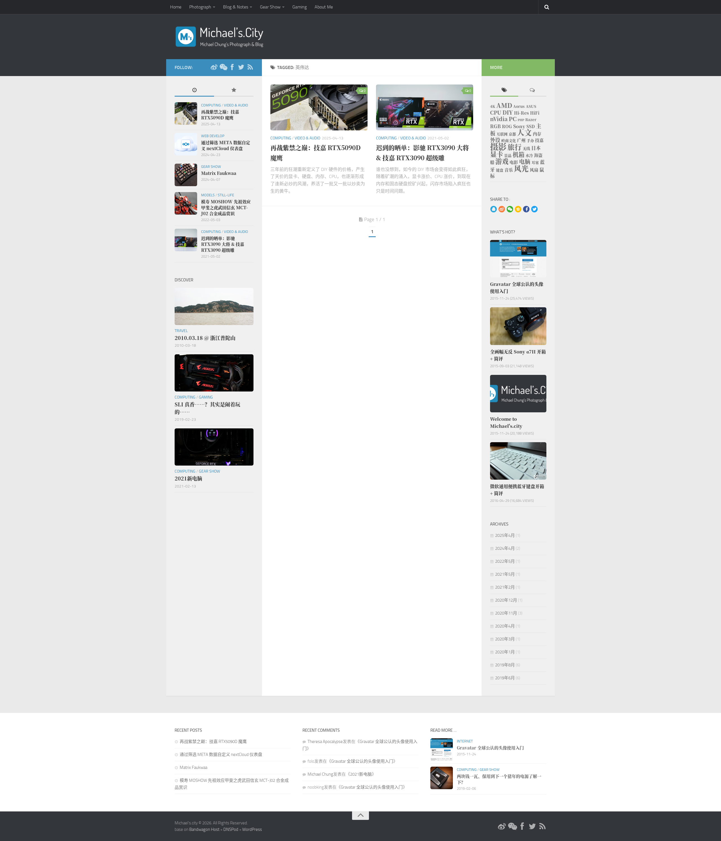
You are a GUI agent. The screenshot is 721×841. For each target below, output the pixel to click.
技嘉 (539, 140)
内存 (537, 134)
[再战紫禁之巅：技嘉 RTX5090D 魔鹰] (319, 107)
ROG (507, 126)
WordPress (252, 829)
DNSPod (230, 829)
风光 (521, 168)
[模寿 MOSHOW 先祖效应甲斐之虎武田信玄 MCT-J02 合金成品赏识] (186, 203)
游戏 (501, 161)
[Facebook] (232, 67)
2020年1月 (505, 652)
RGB (495, 126)
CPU (495, 112)
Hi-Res (521, 113)
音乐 (508, 170)
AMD (504, 105)
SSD (530, 126)
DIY (507, 112)
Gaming (299, 7)
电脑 (524, 161)
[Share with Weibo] (502, 209)
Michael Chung (320, 774)
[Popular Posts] (233, 90)
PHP (521, 120)
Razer (531, 119)
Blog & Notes (235, 7)
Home (175, 7)
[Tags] (504, 90)
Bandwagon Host (204, 829)
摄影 (498, 146)
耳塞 (535, 162)
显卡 (496, 154)
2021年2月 (505, 587)
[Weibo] (214, 67)
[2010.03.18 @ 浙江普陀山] (214, 306)
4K (492, 106)
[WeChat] (223, 67)
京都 (512, 134)
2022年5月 (505, 561)
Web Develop (212, 136)
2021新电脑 (361, 774)
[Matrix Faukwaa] (186, 175)
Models (208, 195)
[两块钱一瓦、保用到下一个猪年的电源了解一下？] (441, 778)
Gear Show (270, 7)
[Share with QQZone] (518, 209)
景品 (507, 155)
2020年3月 (505, 639)
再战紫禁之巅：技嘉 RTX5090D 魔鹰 (213, 741)
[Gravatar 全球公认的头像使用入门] (518, 258)
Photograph (200, 7)
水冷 (529, 155)
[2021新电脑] (214, 447)
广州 (521, 140)
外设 (495, 139)
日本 (536, 147)
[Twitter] (241, 67)
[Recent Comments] (532, 90)
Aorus (519, 106)
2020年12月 (506, 600)
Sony (519, 126)
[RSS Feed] (250, 67)
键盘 (499, 170)
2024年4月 (505, 548)
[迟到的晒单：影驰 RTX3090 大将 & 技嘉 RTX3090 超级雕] (424, 107)
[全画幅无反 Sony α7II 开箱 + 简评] (518, 326)
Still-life (226, 195)
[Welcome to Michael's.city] (518, 393)
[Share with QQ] (493, 209)
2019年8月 (505, 665)
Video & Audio (307, 138)
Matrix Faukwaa (193, 767)
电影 (513, 162)
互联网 (502, 134)
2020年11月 (506, 613)
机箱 (518, 154)
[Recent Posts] (194, 90)
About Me (324, 7)
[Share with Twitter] (534, 209)
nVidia (499, 119)
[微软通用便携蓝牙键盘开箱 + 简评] (518, 461)
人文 (524, 132)
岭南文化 (508, 140)
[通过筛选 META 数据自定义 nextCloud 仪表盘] (186, 144)
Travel (181, 330)
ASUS (531, 106)
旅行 (515, 147)
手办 (530, 140)
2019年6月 (505, 677)
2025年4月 (505, 535)
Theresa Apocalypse (325, 741)
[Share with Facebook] (526, 209)
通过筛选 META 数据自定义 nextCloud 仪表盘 (221, 754)
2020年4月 (505, 626)
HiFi (534, 113)
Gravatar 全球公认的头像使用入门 (362, 761)
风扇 (534, 170)
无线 (526, 148)
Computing (280, 138)
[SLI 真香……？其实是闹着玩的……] (214, 372)
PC (513, 119)
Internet (465, 741)
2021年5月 (505, 574)
